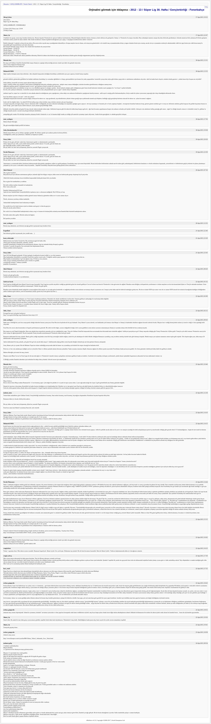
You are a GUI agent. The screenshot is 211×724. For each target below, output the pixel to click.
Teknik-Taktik (27, 4)
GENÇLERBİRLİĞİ (16, 4)
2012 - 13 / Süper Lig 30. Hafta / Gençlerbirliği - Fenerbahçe (167, 9)
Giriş (206, 7)
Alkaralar (6, 4)
